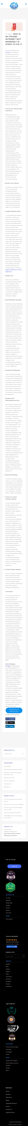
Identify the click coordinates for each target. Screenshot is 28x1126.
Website (6, 787)
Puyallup (8, 905)
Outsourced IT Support (11, 1060)
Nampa (8, 1068)
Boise (7, 1070)
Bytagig (7, 666)
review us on (11, 946)
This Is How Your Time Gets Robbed (13, 804)
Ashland (8, 969)
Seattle (8, 910)
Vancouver (8, 912)
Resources (9, 1097)
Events (8, 1106)
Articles (6, 766)
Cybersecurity (7, 777)
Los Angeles (9, 1051)
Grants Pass (9, 976)
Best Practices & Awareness (11, 769)
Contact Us (14, 866)
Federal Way (9, 902)
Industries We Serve (11, 1103)
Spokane (8, 900)
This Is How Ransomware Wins (12, 812)
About (7, 1100)
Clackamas (8, 986)
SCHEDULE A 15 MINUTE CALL (14, 710)
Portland (8, 984)
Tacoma (8, 907)
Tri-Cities (8, 898)
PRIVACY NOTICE (18, 1124)
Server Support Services (12, 1063)
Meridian (8, 1065)
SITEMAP (11, 1124)
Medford (8, 964)
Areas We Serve (10, 1112)
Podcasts (6, 784)
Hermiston (8, 979)
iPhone (7, 52)
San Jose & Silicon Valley (12, 1047)
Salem (7, 974)
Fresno (7, 1054)
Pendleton (8, 981)
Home (7, 1091)
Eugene (8, 971)
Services (8, 1094)
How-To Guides (8, 781)
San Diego (8, 1049)
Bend (7, 966)
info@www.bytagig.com (10, 831)
